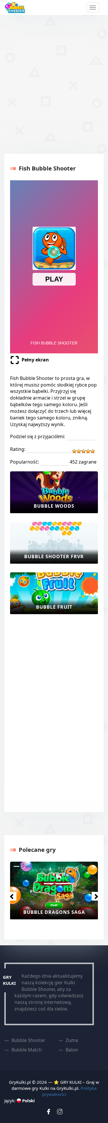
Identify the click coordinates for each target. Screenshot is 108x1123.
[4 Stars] (88, 451)
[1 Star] (74, 451)
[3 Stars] (83, 451)
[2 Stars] (79, 451)
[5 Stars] (92, 451)
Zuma (72, 1040)
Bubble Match (27, 1050)
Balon (72, 1050)
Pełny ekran (35, 360)
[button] (11, 895)
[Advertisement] (54, 83)
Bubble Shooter (29, 1040)
